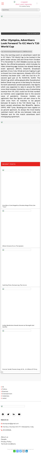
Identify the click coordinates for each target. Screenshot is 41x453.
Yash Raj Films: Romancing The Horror (14, 285)
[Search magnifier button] (38, 9)
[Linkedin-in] (14, 414)
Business (29, 51)
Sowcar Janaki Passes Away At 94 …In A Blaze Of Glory (19, 369)
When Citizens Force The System (12, 246)
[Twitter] (8, 414)
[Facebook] (3, 414)
